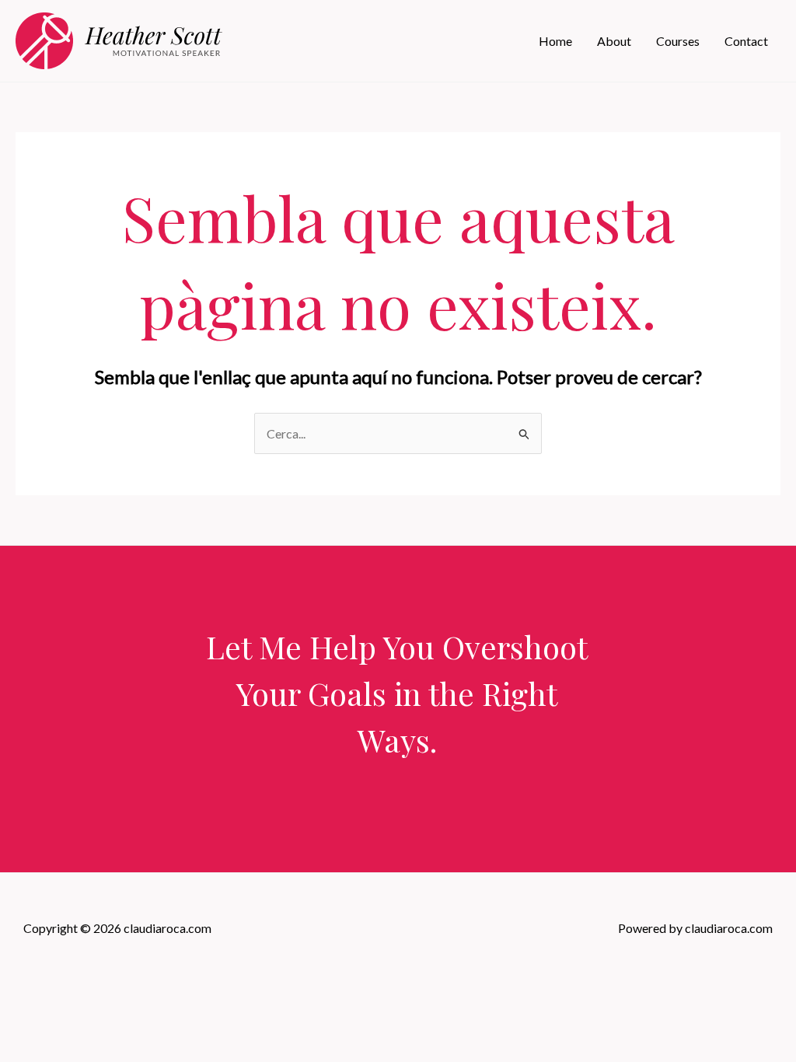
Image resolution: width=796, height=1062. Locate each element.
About (614, 40)
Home (555, 40)
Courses (678, 40)
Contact (746, 40)
